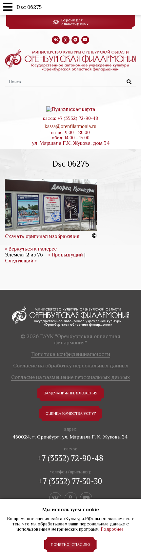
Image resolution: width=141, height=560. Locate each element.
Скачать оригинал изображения (42, 236)
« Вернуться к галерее (31, 249)
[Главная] (70, 60)
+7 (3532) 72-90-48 (70, 458)
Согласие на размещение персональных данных (70, 377)
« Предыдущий (65, 255)
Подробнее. (113, 529)
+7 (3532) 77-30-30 (70, 481)
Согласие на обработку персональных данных (70, 365)
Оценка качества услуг (71, 413)
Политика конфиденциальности (70, 354)
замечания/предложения (70, 393)
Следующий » (21, 261)
